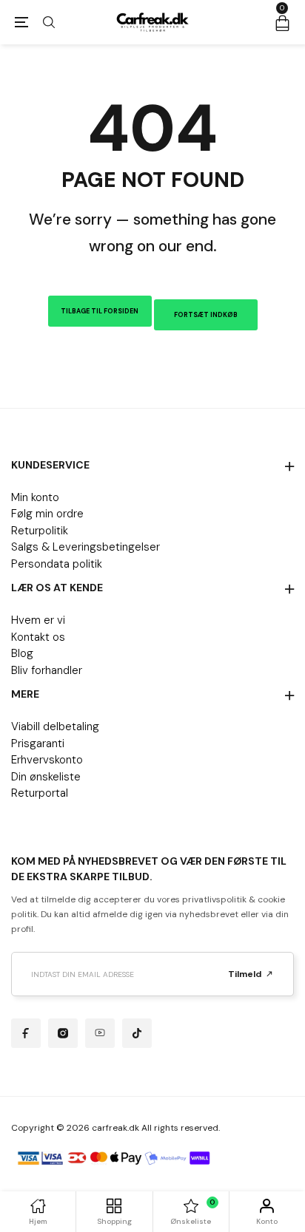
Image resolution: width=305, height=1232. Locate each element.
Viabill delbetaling (55, 726)
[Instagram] (63, 1033)
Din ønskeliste (46, 776)
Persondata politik (56, 564)
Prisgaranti (37, 743)
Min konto (35, 497)
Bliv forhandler (46, 670)
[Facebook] (26, 1033)
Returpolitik (39, 530)
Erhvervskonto (47, 759)
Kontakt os (38, 637)
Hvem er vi (38, 620)
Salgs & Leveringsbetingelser (85, 547)
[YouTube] (100, 1033)
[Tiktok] (137, 1033)
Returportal (39, 793)
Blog (22, 653)
